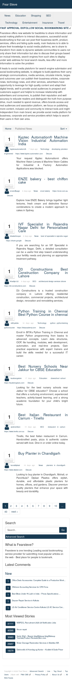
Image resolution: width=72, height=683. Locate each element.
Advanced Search (15, 536)
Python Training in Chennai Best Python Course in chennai (43, 312)
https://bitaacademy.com (26, 327)
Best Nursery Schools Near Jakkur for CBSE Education (43, 368)
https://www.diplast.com (13, 470)
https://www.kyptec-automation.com (29, 153)
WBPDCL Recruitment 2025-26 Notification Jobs (36, 622)
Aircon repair (22, 629)
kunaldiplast (15, 465)
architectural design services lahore (52, 281)
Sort (62, 128)
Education (20, 15)
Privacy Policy (40, 674)
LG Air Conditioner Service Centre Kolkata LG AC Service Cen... (38, 607)
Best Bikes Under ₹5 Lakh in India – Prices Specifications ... (36, 593)
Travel (61, 22)
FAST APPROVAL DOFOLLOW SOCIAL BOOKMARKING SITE (34, 28)
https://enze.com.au (60, 191)
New (8, 573)
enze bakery (45, 191)
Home (8, 128)
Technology (11, 22)
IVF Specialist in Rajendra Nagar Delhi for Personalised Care (43, 227)
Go (63, 530)
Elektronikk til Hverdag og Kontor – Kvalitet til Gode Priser (40, 649)
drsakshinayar (15, 236)
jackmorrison (15, 427)
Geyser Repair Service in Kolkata (25, 600)
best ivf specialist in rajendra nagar (54, 236)
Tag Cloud (58, 671)
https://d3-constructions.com (15, 286)
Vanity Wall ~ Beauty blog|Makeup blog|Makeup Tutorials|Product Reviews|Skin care (36, 637)
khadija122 (14, 281)
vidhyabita (15, 323)
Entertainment (29, 22)
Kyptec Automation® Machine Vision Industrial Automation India (43, 140)
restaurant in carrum (56, 427)
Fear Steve (10, 4)
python (53, 323)
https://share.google (14, 240)
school (62, 378)
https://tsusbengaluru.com (14, 383)
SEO (48, 15)
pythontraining (62, 323)
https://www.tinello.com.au (14, 431)
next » (14, 511)
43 (6, 511)
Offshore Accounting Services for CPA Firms (30, 587)
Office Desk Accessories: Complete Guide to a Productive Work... (39, 580)
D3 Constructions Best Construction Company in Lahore (43, 272)
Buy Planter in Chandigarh (39, 453)
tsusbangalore (16, 378)
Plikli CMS (24, 674)
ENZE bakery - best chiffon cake (43, 180)
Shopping (36, 15)
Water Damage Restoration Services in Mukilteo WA (38, 642)
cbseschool (55, 378)
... (62, 505)
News (7, 15)
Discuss (49, 153)
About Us (55, 674)
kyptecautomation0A (18, 149)
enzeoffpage (15, 191)
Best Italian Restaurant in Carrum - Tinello (43, 416)
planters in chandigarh (56, 465)
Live (48, 671)
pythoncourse (9, 327)
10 (55, 505)
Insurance (47, 22)
